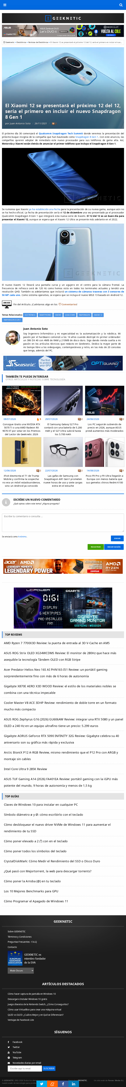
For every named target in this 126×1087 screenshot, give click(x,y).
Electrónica (21, 42)
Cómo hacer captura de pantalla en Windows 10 (32, 993)
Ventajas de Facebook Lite (21, 1019)
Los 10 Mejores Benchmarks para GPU (31, 891)
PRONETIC (82, 1080)
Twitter (16, 1047)
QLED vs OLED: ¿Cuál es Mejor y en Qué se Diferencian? (36, 1014)
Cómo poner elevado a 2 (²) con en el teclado (36, 841)
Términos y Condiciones (20, 936)
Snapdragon (84, 315)
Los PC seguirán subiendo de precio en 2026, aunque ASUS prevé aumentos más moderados (104, 427)
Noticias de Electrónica (38, 42)
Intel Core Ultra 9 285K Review (25, 769)
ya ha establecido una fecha (44, 209)
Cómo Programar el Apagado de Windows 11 (36, 901)
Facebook (17, 1042)
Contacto (12, 947)
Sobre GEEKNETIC (17, 931)
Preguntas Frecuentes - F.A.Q (22, 941)
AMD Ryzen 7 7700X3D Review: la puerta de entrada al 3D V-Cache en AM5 (57, 643)
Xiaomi (58, 315)
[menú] (5, 5)
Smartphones (45, 315)
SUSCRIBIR (48, 1068)
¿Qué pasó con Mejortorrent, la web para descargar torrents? (48, 871)
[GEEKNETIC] (63, 18)
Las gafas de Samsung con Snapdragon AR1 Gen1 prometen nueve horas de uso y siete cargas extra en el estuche (62, 480)
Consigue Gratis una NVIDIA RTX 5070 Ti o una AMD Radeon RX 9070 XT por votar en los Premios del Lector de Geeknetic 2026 (21, 429)
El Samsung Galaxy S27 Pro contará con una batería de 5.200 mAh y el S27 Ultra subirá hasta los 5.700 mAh (63, 429)
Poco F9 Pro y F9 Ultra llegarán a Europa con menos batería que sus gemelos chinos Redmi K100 (104, 479)
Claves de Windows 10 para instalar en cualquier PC (41, 805)
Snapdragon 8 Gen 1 (86, 136)
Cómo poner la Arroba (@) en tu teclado (32, 881)
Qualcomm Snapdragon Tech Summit (61, 133)
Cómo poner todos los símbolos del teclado (35, 851)
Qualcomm (70, 315)
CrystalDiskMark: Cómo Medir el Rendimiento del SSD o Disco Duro (52, 861)
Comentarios (69, 304)
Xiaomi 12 (98, 315)
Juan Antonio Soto (20, 123)
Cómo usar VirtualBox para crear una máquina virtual (34, 1009)
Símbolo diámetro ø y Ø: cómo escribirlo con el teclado (43, 815)
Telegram (17, 1057)
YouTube (17, 1052)
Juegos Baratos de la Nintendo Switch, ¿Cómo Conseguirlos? (38, 1004)
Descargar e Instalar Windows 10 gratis (27, 999)
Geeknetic (10, 42)
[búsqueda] (121, 5)
